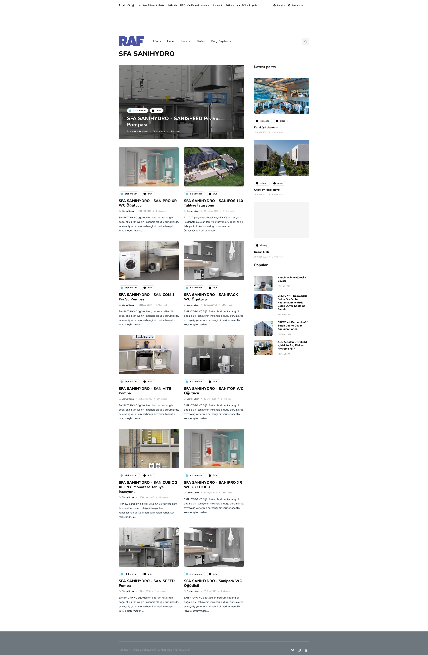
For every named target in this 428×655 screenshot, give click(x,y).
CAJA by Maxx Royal (267, 189)
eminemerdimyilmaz (139, 131)
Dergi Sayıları (219, 41)
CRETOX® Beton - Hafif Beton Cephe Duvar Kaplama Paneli (292, 325)
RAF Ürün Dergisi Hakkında (194, 5)
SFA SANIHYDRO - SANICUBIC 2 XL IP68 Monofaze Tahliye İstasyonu (148, 487)
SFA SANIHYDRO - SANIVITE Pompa (145, 391)
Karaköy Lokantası (266, 127)
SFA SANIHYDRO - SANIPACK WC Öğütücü (211, 297)
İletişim (281, 5)
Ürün (155, 41)
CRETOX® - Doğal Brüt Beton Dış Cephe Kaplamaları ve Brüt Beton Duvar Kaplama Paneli (292, 302)
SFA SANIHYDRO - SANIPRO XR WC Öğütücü (148, 203)
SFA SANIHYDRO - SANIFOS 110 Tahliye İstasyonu (213, 203)
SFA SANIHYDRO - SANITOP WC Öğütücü (213, 391)
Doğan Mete (262, 252)
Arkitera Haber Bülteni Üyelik (241, 5)
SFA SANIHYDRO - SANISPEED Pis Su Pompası (173, 121)
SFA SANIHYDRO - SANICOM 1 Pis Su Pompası (146, 297)
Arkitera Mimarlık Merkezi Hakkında (158, 5)
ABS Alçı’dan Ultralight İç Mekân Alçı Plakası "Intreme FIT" (292, 345)
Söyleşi (200, 41)
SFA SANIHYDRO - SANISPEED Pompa (147, 583)
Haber (171, 41)
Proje (184, 41)
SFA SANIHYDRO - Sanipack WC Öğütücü (213, 583)
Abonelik (217, 5)
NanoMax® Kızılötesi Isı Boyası (292, 279)
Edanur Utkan (128, 211)
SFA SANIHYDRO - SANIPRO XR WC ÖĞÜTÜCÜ (213, 485)
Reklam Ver (298, 5)
